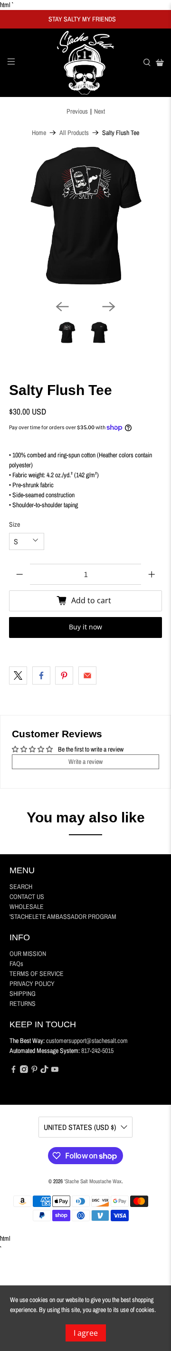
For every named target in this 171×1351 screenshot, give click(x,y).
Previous (77, 111)
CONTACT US (27, 896)
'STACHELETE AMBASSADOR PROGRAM (63, 916)
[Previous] (62, 306)
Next (99, 111)
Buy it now (85, 626)
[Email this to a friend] (87, 675)
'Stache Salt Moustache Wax (93, 1181)
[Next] (109, 306)
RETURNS (23, 1003)
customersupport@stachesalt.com (87, 1040)
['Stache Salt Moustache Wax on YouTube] (55, 1070)
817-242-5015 (97, 1050)
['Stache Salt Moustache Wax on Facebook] (14, 1070)
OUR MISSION (28, 953)
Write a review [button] (85, 761)
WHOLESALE (27, 906)
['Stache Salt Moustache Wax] (85, 63)
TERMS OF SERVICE (37, 973)
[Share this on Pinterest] (64, 675)
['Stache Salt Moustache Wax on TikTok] (44, 1070)
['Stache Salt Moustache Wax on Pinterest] (34, 1070)
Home (39, 132)
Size (14, 524)
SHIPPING (23, 993)
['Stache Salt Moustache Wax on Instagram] (24, 1070)
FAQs (16, 963)
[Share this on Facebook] (41, 675)
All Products (74, 132)
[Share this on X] (18, 675)
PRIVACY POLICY (32, 983)
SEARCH (21, 886)
